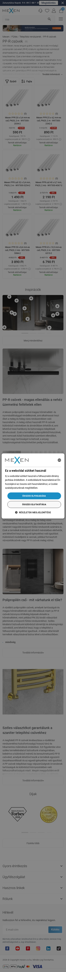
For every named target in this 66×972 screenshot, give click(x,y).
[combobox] (59, 460)
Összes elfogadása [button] (34, 496)
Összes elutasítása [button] (34, 504)
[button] (33, 512)
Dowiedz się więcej (48, 488)
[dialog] (33, 485)
